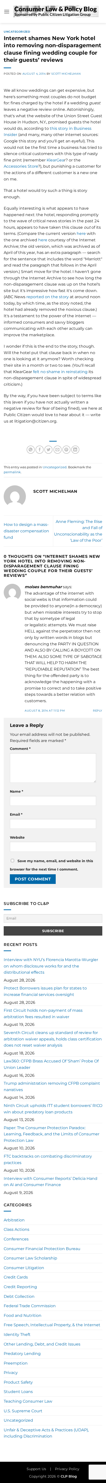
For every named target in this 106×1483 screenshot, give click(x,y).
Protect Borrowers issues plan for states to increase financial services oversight (45, 991)
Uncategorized (17, 31)
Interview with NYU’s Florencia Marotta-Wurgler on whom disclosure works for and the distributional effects (51, 966)
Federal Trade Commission (30, 1305)
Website (17, 837)
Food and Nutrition (22, 1315)
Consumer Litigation (24, 1267)
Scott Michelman (66, 73)
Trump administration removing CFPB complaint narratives (52, 1086)
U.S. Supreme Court (23, 1411)
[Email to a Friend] (57, 450)
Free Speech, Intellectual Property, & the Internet (52, 1325)
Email (16, 814)
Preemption (16, 1363)
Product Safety (18, 1382)
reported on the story (48, 296)
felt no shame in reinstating (60, 371)
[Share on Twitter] (48, 450)
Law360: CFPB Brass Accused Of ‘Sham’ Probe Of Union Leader (51, 1064)
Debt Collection (19, 1296)
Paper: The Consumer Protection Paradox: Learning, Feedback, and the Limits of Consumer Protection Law (51, 1134)
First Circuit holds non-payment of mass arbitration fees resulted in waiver (43, 1013)
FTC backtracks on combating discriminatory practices (48, 1159)
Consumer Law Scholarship (30, 1258)
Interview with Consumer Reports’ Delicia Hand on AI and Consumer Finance (50, 1181)
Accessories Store (21, 166)
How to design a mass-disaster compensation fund (26, 530)
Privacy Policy (67, 1469)
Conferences (16, 1239)
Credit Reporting (20, 1286)
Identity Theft (17, 1334)
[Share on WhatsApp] (31, 450)
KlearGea (55, 160)
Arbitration (14, 1220)
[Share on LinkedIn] (75, 450)
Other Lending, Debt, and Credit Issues (42, 1344)
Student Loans (18, 1391)
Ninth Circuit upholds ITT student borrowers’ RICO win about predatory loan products (53, 1108)
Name (16, 791)
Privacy (11, 1372)
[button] (7, 11)
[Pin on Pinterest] (66, 450)
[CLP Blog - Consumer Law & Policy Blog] (56, 12)
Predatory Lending (22, 1353)
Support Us (36, 1469)
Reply (97, 710)
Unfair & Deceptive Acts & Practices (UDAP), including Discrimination (46, 1433)
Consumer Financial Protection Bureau (42, 1248)
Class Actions (16, 1229)
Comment (20, 748)
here (81, 233)
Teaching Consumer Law (28, 1401)
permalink (12, 472)
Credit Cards (16, 1277)
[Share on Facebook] (39, 450)
